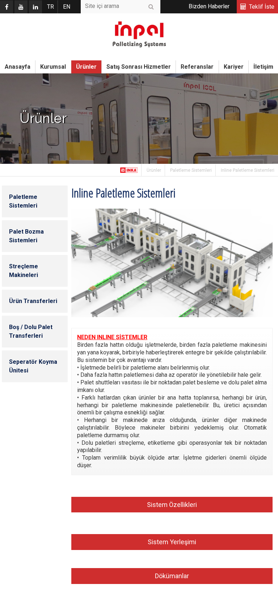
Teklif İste (261, 6)
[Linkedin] (35, 6)
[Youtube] (21, 6)
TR (50, 6)
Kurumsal (53, 66)
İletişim (263, 66)
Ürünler (86, 66)
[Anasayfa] (129, 170)
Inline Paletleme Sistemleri (247, 170)
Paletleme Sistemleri (191, 170)
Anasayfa (17, 66)
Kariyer (234, 66)
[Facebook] (6, 6)
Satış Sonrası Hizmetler (138, 66)
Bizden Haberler (209, 6)
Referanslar (197, 66)
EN (66, 6)
